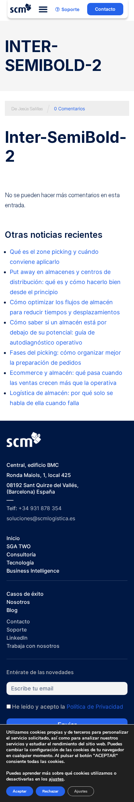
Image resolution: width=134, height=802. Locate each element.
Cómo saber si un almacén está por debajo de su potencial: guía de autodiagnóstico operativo (58, 332)
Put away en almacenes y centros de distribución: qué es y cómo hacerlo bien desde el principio (65, 281)
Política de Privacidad (95, 706)
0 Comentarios (69, 108)
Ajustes (80, 791)
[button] (43, 9)
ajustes (56, 779)
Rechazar (50, 791)
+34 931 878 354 (40, 508)
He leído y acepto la (67, 706)
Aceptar (20, 791)
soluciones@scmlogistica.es (41, 518)
